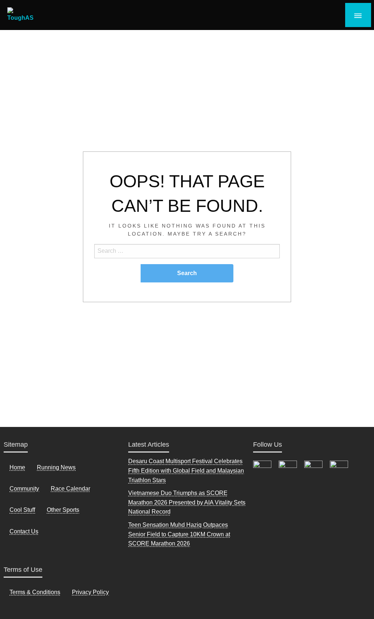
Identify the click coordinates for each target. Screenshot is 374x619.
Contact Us (23, 531)
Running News (56, 467)
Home (17, 467)
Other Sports (63, 510)
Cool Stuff (22, 510)
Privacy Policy (90, 592)
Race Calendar (70, 488)
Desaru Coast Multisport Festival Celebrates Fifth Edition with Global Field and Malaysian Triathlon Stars (186, 470)
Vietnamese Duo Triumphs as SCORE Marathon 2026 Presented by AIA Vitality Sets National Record (186, 502)
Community (24, 488)
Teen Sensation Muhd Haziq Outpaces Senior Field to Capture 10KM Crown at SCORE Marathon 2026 (179, 534)
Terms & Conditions (34, 592)
